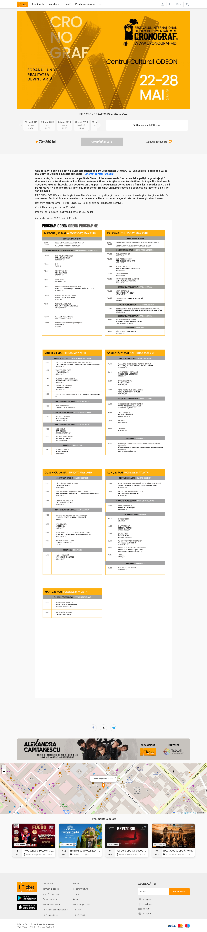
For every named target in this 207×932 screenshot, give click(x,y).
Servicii (76, 884)
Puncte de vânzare (85, 4)
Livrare (76, 894)
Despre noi (48, 884)
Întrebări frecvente (51, 894)
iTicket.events (79, 915)
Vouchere (54, 4)
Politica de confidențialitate (55, 910)
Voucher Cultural (80, 889)
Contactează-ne (50, 899)
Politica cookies (50, 915)
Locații (67, 4)
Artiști (75, 899)
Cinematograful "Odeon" (148, 125)
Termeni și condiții (51, 889)
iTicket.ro (77, 910)
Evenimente (38, 4)
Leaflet (178, 813)
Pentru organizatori (82, 904)
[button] (103, 786)
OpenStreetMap (190, 813)
